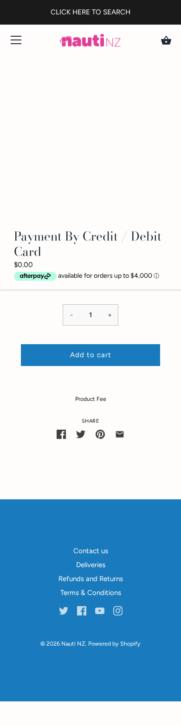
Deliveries (90, 565)
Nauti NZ (73, 643)
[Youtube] (99, 610)
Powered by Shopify (114, 643)
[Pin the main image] (100, 434)
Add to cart (90, 355)
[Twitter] (63, 610)
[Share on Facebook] (61, 434)
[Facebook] (81, 610)
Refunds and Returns (90, 579)
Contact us (90, 551)
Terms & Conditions (90, 593)
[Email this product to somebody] (119, 434)
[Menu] (16, 42)
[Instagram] (118, 610)
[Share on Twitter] (80, 434)
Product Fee (90, 399)
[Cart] (166, 40)
